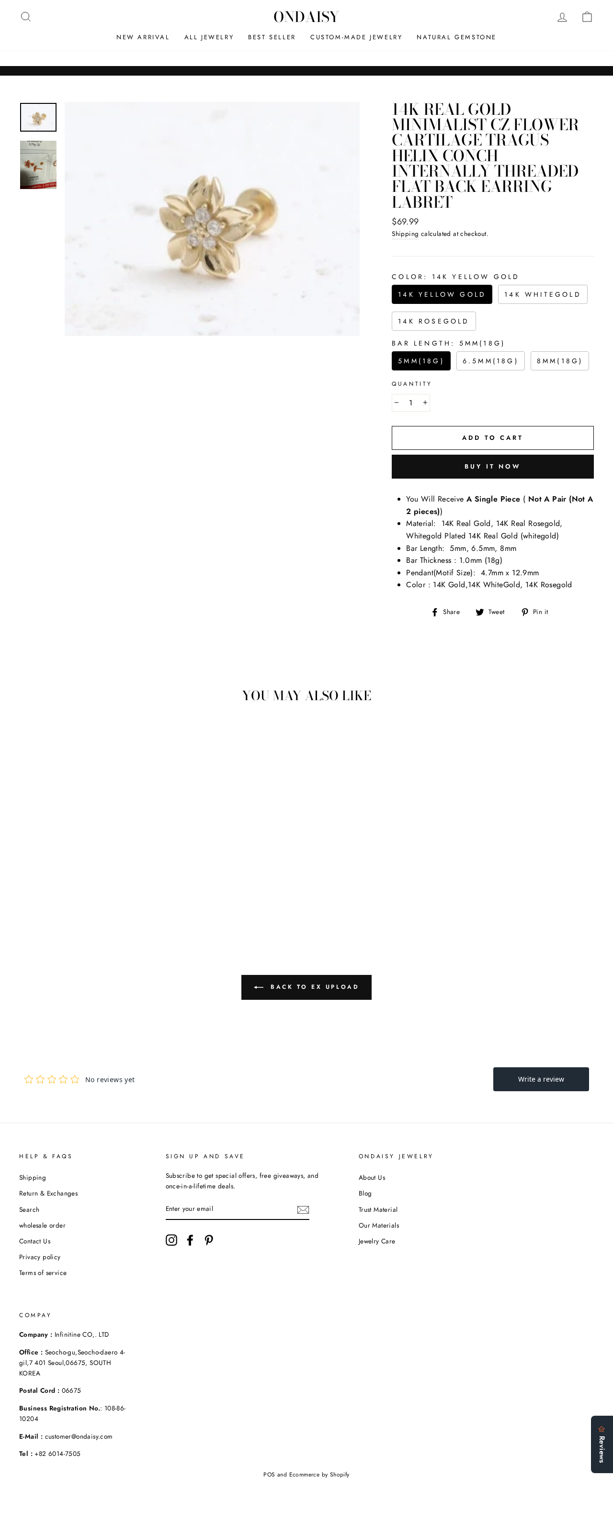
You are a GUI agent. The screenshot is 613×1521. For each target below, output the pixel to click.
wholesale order (42, 1225)
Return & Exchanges (48, 1193)
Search (29, 1209)
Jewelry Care (377, 1241)
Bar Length (448, 343)
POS (269, 1474)
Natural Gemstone (457, 37)
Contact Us (34, 1241)
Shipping (405, 233)
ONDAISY (306, 17)
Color (456, 276)
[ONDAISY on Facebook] (190, 1240)
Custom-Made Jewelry (356, 37)
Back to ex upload (313, 987)
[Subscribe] (303, 1209)
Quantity (412, 384)
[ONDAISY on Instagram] (171, 1240)
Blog (365, 1193)
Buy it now (493, 466)
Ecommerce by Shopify (319, 1474)
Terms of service (43, 1272)
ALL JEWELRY (209, 37)
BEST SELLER (272, 37)
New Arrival (143, 37)
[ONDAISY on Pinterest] (209, 1240)
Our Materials (379, 1225)
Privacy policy (40, 1257)
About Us (372, 1177)
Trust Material (378, 1209)
